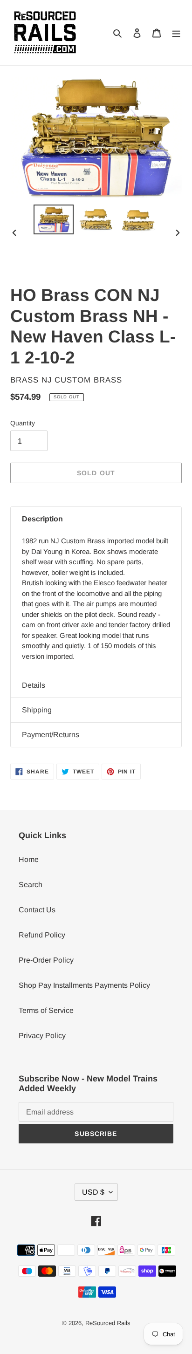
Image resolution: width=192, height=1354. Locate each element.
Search (30, 885)
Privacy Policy (42, 1035)
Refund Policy (42, 935)
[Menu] (176, 32)
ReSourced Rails (107, 1323)
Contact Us (37, 910)
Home (29, 859)
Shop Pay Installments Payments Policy (84, 985)
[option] (54, 219)
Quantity (22, 423)
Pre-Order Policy (46, 960)
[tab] (96, 519)
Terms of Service (46, 1010)
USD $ (93, 1192)
